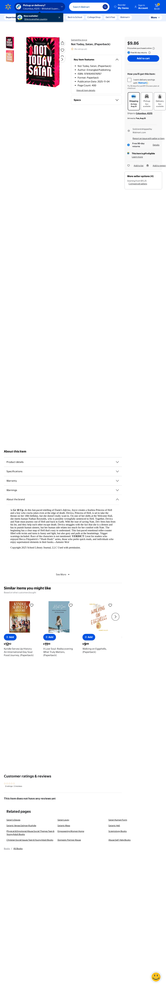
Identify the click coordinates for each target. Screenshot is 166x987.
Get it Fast (110, 17)
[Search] (105, 6)
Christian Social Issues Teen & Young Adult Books (29, 840)
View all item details (85, 90)
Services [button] (32, 17)
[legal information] (153, 48)
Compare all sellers (138, 183)
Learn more (137, 157)
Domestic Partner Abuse (69, 840)
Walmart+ (125, 17)
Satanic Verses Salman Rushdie (21, 825)
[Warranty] (117, 480)
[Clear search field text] (98, 7)
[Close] (60, 17)
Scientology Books (117, 831)
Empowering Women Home (71, 831)
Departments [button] (12, 17)
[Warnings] (117, 490)
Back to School (75, 17)
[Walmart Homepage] (8, 7)
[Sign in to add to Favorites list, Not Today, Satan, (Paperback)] (62, 50)
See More (61, 574)
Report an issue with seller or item (149, 138)
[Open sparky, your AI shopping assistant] (156, 977)
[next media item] (62, 59)
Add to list (138, 165)
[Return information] (149, 52)
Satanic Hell (114, 825)
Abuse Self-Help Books (119, 840)
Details (156, 145)
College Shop (94, 17)
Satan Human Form (117, 820)
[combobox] (89, 7)
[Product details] (117, 462)
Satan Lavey (63, 820)
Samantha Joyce (79, 40)
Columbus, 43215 (144, 113)
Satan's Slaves (13, 820)
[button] (121, 7)
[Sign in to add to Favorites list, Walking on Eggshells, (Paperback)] (110, 605)
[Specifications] (117, 471)
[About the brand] (117, 499)
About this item (15, 451)
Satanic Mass (64, 825)
